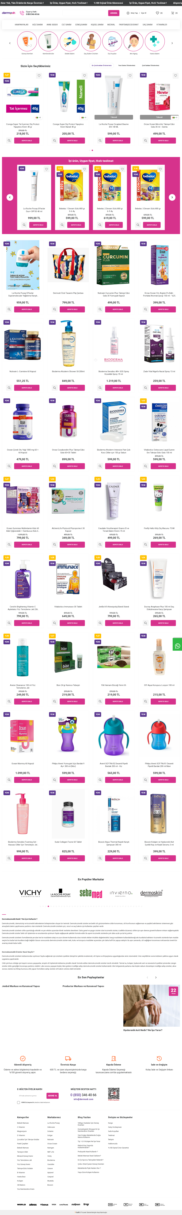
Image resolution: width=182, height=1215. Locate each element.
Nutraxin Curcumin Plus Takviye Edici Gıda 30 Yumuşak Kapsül (114, 294)
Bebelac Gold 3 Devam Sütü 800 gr (23, 124)
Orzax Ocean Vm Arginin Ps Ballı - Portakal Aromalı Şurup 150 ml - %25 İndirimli (159, 294)
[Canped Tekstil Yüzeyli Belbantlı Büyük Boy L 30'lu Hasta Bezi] (138, 225)
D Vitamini (21, 1135)
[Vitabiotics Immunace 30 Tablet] (55, 623)
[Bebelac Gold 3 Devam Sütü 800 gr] (9, 141)
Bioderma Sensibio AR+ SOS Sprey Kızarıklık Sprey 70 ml (114, 372)
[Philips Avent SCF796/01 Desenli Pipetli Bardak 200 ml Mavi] (146, 780)
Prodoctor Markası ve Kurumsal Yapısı (83, 986)
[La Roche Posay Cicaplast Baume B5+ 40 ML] (146, 141)
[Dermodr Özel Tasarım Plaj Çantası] (55, 309)
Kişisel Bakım (97, 25)
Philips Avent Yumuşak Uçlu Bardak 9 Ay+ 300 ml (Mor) (68, 764)
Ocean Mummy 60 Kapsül (23, 763)
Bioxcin (50, 1185)
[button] (10, 43)
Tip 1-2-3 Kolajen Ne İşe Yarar (89, 1141)
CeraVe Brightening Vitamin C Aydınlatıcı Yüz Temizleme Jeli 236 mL (23, 608)
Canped (50, 1177)
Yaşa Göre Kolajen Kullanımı (88, 1172)
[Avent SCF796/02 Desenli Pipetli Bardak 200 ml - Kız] (100, 780)
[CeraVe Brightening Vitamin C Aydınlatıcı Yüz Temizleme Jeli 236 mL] (9, 623)
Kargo (110, 1123)
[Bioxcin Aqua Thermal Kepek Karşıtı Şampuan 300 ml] (100, 858)
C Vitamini (21, 1127)
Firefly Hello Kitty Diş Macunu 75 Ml (159, 528)
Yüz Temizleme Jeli (24, 1160)
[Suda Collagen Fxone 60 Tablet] (55, 858)
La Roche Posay (53, 1123)
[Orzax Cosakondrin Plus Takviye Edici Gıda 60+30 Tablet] (55, 466)
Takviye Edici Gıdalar (25, 1168)
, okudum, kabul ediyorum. (35, 1102)
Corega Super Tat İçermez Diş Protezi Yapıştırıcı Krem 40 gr (68, 125)
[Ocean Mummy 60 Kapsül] (9, 780)
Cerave (50, 1168)
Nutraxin (50, 1139)
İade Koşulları (113, 1131)
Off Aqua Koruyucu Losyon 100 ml (159, 685)
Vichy (49, 1156)
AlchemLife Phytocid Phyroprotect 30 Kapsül (68, 529)
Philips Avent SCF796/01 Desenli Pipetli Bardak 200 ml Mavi (159, 764)
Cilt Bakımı (21, 1185)
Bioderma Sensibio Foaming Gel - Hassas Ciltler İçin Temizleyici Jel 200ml (22, 843)
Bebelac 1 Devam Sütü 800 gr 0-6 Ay (34, 209)
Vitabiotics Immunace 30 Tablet (68, 607)
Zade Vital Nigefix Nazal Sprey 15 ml (159, 371)
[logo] (8, 13)
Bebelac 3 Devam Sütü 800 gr (110, 208)
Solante (50, 1131)
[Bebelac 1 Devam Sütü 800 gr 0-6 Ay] (24, 225)
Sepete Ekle (27, 141)
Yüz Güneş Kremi (23, 1164)
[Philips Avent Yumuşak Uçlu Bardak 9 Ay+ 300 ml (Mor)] (55, 780)
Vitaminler (161, 25)
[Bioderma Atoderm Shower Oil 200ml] (55, 388)
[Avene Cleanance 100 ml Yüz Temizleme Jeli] (9, 702)
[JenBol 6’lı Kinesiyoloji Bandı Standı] (100, 623)
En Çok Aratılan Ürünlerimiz (102, 65)
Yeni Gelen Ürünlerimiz (126, 65)
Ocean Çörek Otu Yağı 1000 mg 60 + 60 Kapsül (23, 451)
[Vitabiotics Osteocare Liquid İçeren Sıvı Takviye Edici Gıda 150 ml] (146, 466)
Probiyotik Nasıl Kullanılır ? (88, 1152)
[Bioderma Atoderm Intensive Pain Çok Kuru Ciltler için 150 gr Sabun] (100, 466)
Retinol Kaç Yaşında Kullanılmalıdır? (85, 1146)
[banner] (30, 893)
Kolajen (20, 1181)
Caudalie (50, 1164)
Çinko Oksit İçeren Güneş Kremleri (91, 1164)
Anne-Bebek (52, 25)
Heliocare (51, 1127)
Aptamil (50, 1173)
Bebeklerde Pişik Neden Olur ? (89, 1168)
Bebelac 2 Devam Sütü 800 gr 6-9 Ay (72, 209)
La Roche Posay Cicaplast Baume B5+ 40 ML (159, 125)
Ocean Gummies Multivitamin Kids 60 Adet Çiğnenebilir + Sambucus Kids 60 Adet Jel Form (22, 529)
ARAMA (113, 13)
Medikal (111, 25)
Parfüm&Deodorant (129, 25)
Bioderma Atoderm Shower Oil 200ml (68, 371)
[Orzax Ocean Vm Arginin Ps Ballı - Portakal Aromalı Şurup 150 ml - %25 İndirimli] (146, 309)
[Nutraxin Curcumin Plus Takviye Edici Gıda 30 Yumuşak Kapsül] (100, 309)
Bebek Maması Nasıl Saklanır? (89, 1156)
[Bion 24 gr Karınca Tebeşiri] (55, 702)
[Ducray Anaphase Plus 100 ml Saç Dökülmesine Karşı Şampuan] (146, 623)
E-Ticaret (83, 1212)
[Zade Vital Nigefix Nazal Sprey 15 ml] (146, 388)
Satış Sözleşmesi (115, 1127)
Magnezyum (22, 1131)
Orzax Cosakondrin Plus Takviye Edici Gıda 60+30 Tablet (68, 451)
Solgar (49, 1135)
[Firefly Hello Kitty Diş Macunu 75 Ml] (146, 545)
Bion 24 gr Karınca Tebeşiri (68, 685)
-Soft (77, 1212)
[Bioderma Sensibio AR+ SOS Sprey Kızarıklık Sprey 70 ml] (100, 388)
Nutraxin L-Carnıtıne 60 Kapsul (23, 371)
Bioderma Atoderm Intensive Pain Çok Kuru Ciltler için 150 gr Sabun (113, 451)
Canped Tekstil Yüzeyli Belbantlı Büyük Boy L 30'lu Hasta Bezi (147, 210)
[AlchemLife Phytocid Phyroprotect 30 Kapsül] (55, 545)
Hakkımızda (112, 1144)
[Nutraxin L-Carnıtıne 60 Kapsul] (9, 388)
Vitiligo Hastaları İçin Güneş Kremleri (88, 1124)
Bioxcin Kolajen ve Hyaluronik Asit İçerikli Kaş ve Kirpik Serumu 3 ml (159, 843)
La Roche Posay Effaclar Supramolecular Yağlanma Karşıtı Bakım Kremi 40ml (22, 294)
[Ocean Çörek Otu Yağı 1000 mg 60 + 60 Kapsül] (9, 466)
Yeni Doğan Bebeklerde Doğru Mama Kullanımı (89, 1136)
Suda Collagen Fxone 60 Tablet (68, 842)
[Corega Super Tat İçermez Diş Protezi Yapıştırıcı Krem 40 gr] (55, 141)
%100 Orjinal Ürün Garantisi (118, 1148)
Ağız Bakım (37, 25)
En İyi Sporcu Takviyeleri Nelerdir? (90, 1160)
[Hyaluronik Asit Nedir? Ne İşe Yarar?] (151, 1006)
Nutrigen (50, 1148)
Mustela (50, 1181)
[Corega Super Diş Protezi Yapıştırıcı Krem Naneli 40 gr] (100, 141)
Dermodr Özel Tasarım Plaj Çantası (68, 293)
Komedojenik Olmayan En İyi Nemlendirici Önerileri (89, 1130)
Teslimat (111, 1135)
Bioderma (51, 1160)
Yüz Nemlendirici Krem (25, 1189)
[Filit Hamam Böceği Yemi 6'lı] (100, 702)
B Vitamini (21, 1173)
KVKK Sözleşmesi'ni (27, 1102)
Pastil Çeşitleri (22, 1144)
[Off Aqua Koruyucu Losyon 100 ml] (146, 702)
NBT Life (50, 1152)
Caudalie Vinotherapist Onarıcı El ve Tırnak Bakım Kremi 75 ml (113, 529)
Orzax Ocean (52, 1144)
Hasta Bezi (21, 1177)
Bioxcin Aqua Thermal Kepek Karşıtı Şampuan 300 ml (113, 843)
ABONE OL (52, 1096)
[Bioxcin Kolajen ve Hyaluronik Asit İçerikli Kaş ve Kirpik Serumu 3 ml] (146, 858)
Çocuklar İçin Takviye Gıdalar (28, 1139)
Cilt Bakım (66, 25)
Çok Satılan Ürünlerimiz (150, 65)
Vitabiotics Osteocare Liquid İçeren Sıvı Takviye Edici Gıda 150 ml (159, 451)
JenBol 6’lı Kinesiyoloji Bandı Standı (114, 607)
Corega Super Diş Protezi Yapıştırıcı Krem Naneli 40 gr (113, 125)
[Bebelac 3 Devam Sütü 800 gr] (100, 225)
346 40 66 (83, 1095)
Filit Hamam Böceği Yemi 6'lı (113, 685)
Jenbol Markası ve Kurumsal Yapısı (21, 986)
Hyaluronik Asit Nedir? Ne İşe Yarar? (142, 1030)
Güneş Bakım (81, 25)
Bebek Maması (23, 1123)
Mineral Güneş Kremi (25, 1156)
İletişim (111, 1139)
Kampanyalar (21, 25)
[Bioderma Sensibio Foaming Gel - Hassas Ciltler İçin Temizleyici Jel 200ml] (9, 858)
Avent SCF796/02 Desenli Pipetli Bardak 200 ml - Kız (114, 764)
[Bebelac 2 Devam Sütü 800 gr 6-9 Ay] (62, 225)
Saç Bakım (147, 25)
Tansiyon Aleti (22, 1152)
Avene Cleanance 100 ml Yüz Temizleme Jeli (22, 686)
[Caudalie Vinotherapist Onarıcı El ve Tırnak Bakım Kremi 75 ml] (100, 545)
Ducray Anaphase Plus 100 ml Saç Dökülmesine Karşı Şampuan (159, 608)
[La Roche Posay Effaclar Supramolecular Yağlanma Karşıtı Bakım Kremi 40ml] (9, 309)
